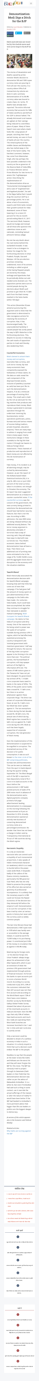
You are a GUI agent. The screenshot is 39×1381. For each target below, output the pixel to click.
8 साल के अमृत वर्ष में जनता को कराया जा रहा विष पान (20, 1194)
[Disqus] (19, 1157)
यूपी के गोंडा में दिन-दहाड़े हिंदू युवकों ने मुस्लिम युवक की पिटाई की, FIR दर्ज (19, 1356)
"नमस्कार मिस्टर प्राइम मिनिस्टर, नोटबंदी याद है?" (19, 1198)
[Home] (14, 3)
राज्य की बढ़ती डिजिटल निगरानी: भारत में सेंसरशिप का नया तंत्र (19, 1320)
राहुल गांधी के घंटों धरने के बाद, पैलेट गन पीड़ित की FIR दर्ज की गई (19, 1242)
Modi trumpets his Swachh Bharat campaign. (18, 616)
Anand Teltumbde (17, 27)
